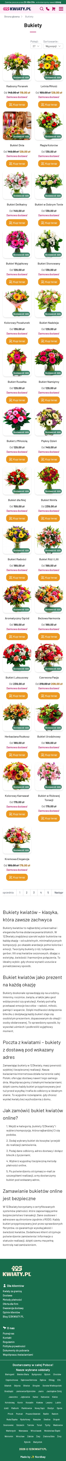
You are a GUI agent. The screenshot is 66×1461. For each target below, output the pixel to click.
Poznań (19, 1414)
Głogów (36, 1385)
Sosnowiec (8, 1425)
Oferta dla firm (10, 1303)
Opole (59, 1408)
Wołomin (9, 1436)
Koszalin (29, 1402)
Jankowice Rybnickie (25, 1391)
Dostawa (7, 1295)
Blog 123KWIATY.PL (13, 1316)
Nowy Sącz (40, 1408)
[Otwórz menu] (61, 8)
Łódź (6, 1408)
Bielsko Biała (23, 1374)
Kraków (39, 1402)
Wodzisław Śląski (52, 1430)
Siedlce (47, 1419)
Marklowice (26, 1408)
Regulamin (9, 1341)
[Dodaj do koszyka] (54, 8)
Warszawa (23, 1430)
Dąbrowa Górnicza (29, 1380)
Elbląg (52, 1380)
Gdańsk (7, 1385)
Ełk (59, 1380)
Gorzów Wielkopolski (52, 1385)
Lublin (58, 1402)
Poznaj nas (8, 1333)
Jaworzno (13, 1397)
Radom (55, 1414)
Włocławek (36, 1430)
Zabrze (30, 1436)
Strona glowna (12, 16)
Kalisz (35, 1397)
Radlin (46, 1414)
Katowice (45, 1397)
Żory (59, 1436)
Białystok (37, 1442)
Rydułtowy (25, 1419)
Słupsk (56, 1419)
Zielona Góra (48, 1436)
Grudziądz (8, 1391)
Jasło (41, 1391)
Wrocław (20, 1436)
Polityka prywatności (14, 1346)
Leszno (49, 1402)
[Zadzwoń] (42, 8)
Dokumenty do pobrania (16, 1350)
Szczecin (20, 1425)
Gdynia (17, 1385)
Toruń (39, 1425)
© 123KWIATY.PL (33, 1449)
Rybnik (27, 1442)
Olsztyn (50, 1408)
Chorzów (57, 1374)
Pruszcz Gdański (33, 1414)
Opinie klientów (11, 1312)
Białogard (9, 1374)
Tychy (47, 1425)
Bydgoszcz (37, 1374)
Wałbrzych (11, 1430)
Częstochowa (12, 1380)
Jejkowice (25, 1397)
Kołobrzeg (10, 1402)
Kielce (55, 1397)
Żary (38, 1436)
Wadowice (58, 1425)
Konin (20, 1402)
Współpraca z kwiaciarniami (18, 1354)
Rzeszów (37, 1419)
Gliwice (26, 1385)
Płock (10, 1414)
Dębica (43, 1380)
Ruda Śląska (12, 1419)
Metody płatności (12, 1299)
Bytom (47, 1374)
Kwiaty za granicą (12, 1291)
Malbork (15, 1408)
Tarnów (30, 1425)
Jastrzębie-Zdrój (54, 1391)
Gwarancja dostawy (13, 1308)
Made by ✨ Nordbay (33, 1456)
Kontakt (7, 1337)
